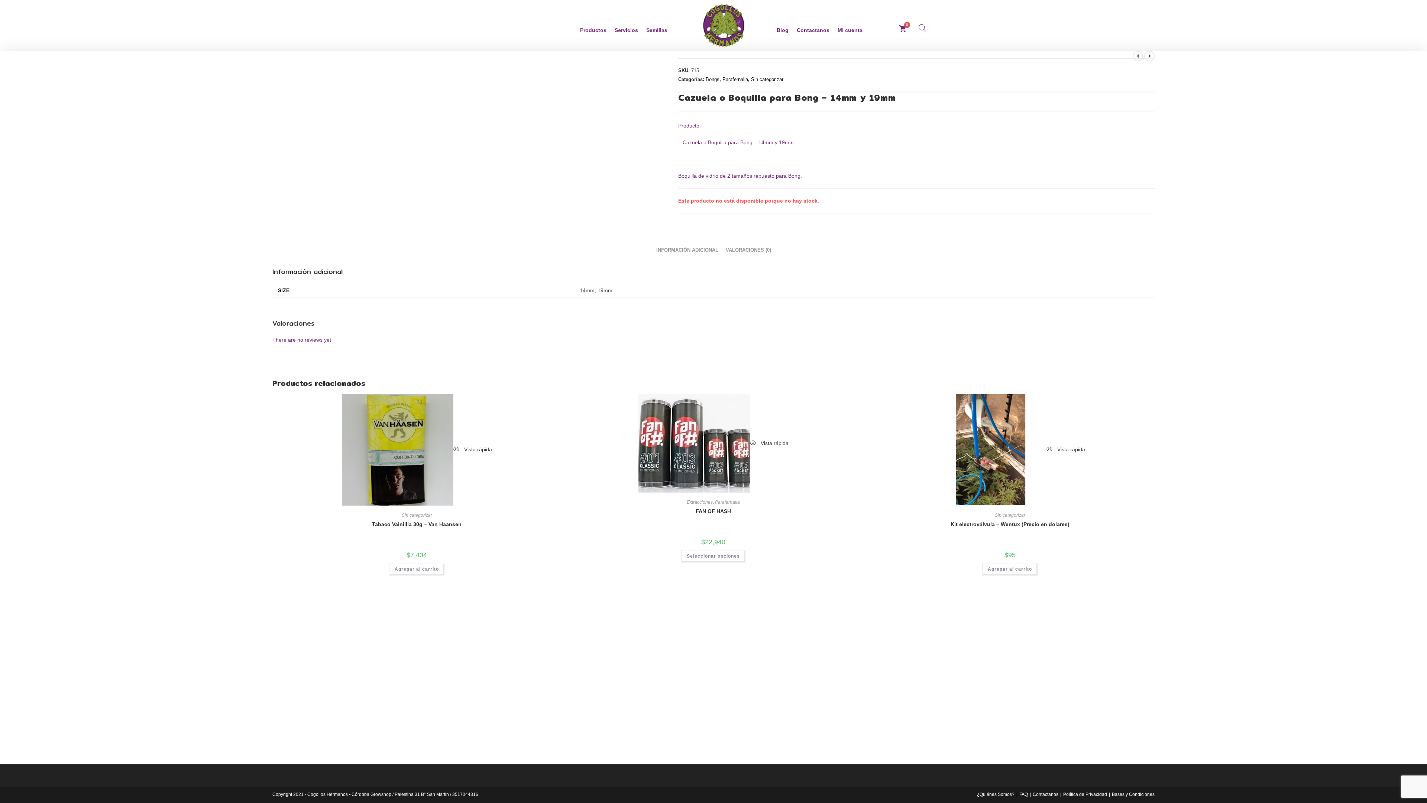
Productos (593, 30)
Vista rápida (477, 449)
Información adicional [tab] (687, 250)
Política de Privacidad (1085, 794)
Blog (783, 30)
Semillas (656, 30)
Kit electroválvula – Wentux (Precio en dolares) (1010, 524)
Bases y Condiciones (1133, 794)
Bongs (712, 79)
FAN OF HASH (713, 511)
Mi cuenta (850, 30)
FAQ (1023, 794)
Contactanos (813, 30)
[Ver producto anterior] (1138, 56)
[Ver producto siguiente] (1149, 56)
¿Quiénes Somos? (996, 794)
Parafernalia (735, 79)
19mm (605, 290)
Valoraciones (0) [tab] (748, 250)
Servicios (626, 30)
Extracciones (700, 502)
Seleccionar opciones (713, 556)
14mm (587, 290)
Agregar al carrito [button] (417, 569)
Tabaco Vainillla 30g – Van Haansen (417, 524)
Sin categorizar (767, 79)
